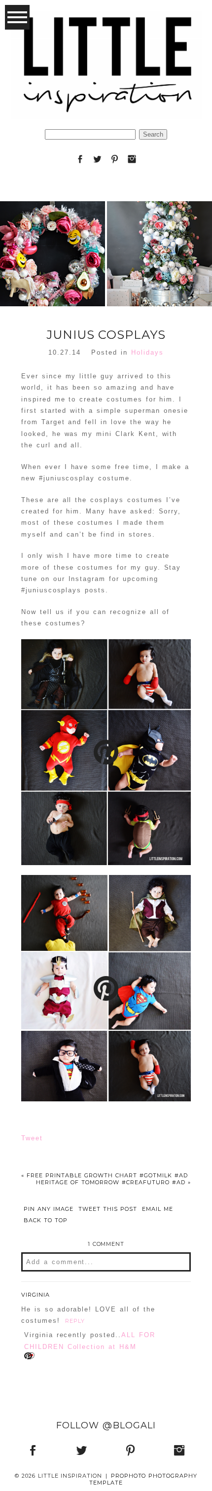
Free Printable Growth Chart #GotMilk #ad (104, 1175)
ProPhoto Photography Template (143, 1479)
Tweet (32, 1138)
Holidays (147, 352)
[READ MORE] (52, 287)
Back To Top (46, 1220)
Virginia (35, 1294)
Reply (75, 1320)
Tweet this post (107, 1209)
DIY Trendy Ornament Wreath (52, 228)
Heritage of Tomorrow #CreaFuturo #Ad (113, 1182)
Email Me (157, 1209)
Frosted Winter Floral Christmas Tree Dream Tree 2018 (159, 228)
